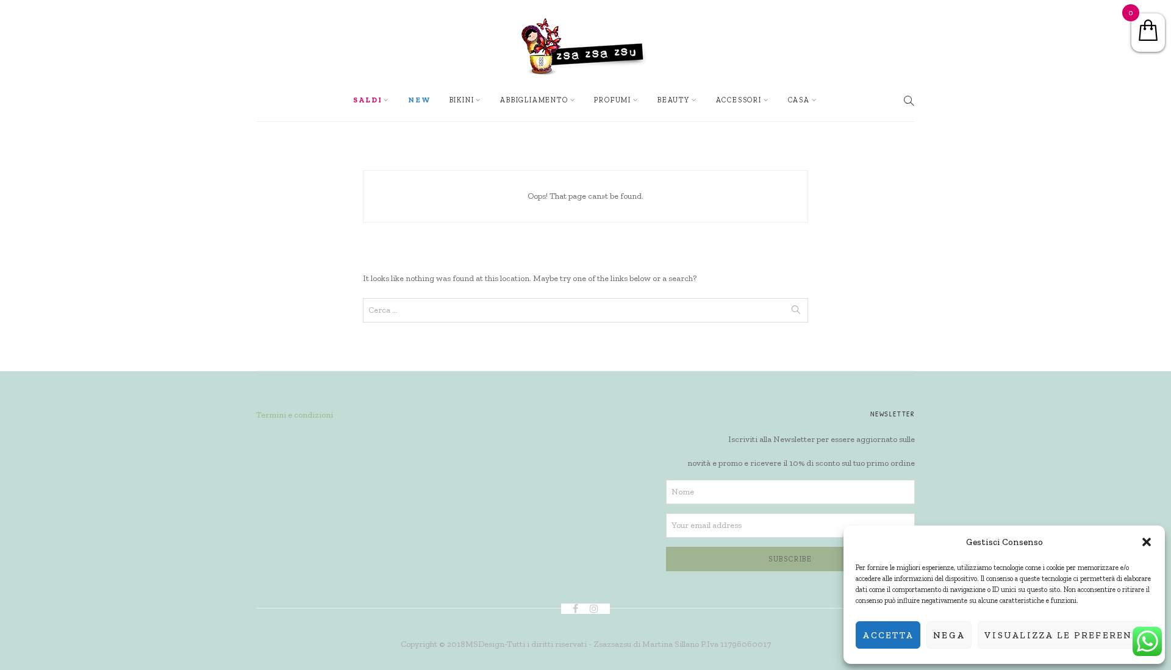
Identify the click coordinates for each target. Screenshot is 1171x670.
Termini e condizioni (294, 415)
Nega (949, 635)
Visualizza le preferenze (1065, 635)
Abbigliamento (534, 100)
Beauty (673, 100)
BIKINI (461, 100)
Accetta (888, 635)
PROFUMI (612, 100)
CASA (799, 100)
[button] (1147, 542)
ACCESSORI (739, 100)
